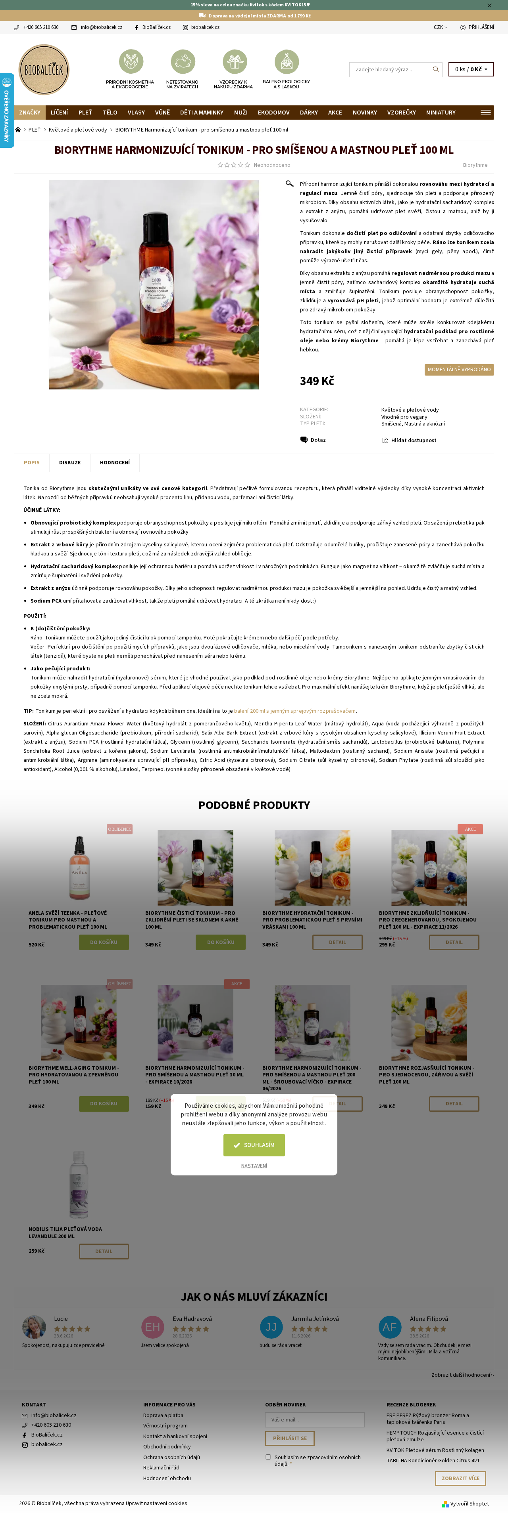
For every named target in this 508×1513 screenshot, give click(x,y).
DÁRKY (309, 112)
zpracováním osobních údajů (318, 1461)
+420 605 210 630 (40, 27)
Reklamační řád (161, 1468)
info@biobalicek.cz (101, 27)
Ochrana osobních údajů (171, 1457)
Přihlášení (481, 27)
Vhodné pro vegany (404, 417)
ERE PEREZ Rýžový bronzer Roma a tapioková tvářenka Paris (428, 1419)
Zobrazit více (460, 1478)
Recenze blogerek (411, 1405)
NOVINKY (365, 112)
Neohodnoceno (272, 165)
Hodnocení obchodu (167, 1478)
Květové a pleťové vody (410, 410)
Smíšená (391, 424)
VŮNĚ (162, 112)
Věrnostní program (165, 1426)
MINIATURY (441, 112)
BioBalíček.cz (156, 27)
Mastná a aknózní (424, 424)
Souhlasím (259, 1145)
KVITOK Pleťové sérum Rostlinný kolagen (435, 1450)
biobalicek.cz (205, 27)
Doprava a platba (163, 1416)
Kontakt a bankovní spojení (175, 1436)
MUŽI (241, 112)
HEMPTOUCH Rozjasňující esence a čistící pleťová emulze (435, 1436)
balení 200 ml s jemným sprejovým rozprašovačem (295, 711)
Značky (29, 112)
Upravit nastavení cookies (156, 1503)
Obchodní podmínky (167, 1447)
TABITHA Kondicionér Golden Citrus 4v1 (433, 1461)
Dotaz (318, 440)
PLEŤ (85, 112)
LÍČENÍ (59, 112)
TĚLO (110, 112)
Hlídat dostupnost (414, 441)
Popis (32, 463)
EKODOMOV (274, 112)
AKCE (335, 112)
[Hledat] (436, 69)
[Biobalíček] (43, 69)
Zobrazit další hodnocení (460, 1374)
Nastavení (254, 1166)
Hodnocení (115, 463)
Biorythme (475, 165)
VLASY (136, 112)
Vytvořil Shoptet (469, 1504)
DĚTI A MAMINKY (201, 112)
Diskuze (70, 463)
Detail (337, 942)
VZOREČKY (401, 112)
